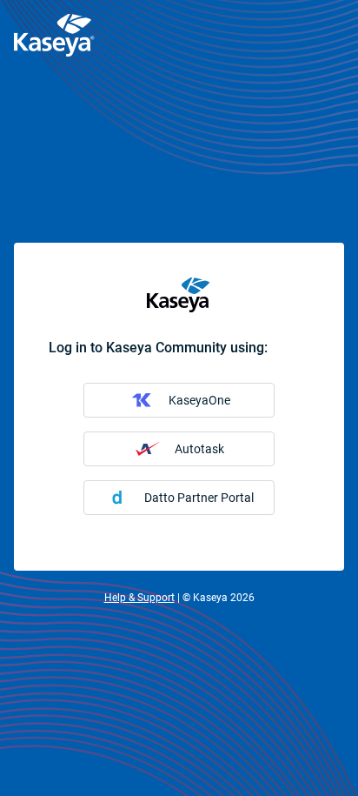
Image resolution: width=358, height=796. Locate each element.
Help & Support (139, 598)
